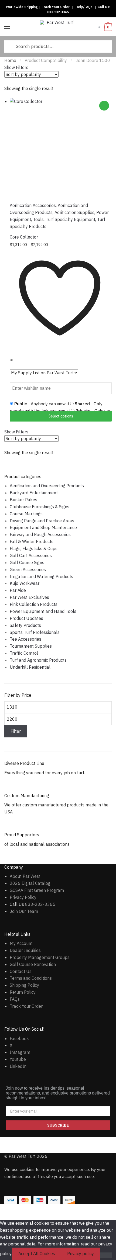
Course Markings (26, 513)
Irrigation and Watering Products (41, 576)
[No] (106, 1255)
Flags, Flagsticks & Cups (33, 548)
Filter (16, 731)
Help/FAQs (84, 7)
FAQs (15, 999)
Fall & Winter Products (31, 541)
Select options (61, 416)
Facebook (19, 1038)
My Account (21, 943)
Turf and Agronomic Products (38, 660)
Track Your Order (56, 7)
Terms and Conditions (31, 978)
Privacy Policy (23, 897)
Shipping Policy (24, 985)
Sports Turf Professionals (35, 632)
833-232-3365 (58, 12)
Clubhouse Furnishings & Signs (39, 506)
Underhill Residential (30, 667)
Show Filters (16, 67)
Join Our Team (24, 911)
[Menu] (7, 27)
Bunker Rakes (23, 499)
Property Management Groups (40, 957)
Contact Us (21, 971)
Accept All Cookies (36, 1253)
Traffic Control (24, 653)
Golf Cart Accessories (31, 555)
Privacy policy (80, 1253)
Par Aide (18, 590)
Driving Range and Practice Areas (42, 520)
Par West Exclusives (29, 597)
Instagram (20, 1052)
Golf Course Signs (27, 562)
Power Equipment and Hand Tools (43, 611)
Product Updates (26, 618)
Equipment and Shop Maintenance (43, 527)
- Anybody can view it (42, 403)
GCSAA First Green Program (37, 890)
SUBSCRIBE (58, 1125)
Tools (38, 219)
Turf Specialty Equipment (70, 219)
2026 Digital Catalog (30, 883)
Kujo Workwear (24, 583)
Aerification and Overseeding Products (47, 485)
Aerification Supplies (74, 212)
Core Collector (24, 237)
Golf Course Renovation (33, 964)
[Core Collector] (61, 149)
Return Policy (23, 992)
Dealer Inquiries (25, 950)
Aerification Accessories (33, 205)
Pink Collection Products (33, 604)
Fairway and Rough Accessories (40, 534)
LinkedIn (18, 1066)
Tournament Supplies (31, 646)
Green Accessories (28, 569)
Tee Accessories (25, 639)
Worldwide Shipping (21, 7)
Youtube (18, 1059)
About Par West (25, 876)
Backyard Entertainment (34, 492)
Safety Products (25, 625)
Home (10, 60)
